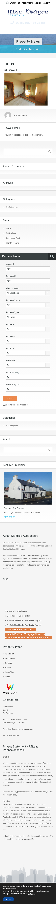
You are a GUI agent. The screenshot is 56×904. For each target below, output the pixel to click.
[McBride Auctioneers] (28, 13)
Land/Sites (9, 672)
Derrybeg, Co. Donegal (14, 508)
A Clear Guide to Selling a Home (18, 616)
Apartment (9, 654)
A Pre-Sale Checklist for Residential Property (23, 620)
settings (31, 894)
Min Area (12, 372)
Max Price (10, 360)
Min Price (10, 348)
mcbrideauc (21, 115)
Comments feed (13, 238)
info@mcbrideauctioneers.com (36, 2)
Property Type (12, 312)
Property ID (11, 276)
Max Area (13, 384)
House (8, 667)
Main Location (12, 288)
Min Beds (10, 324)
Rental (7, 677)
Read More (35, 512)
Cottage (8, 663)
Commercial (10, 658)
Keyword (10, 264)
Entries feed (11, 233)
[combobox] (28, 292)
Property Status (13, 300)
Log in (8, 228)
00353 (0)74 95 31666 (31, 22)
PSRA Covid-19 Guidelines (16, 611)
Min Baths (10, 336)
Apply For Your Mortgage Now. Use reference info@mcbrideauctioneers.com (27, 636)
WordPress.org (12, 243)
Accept (8, 899)
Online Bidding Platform (20, 629)
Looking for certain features (16, 405)
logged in (20, 135)
